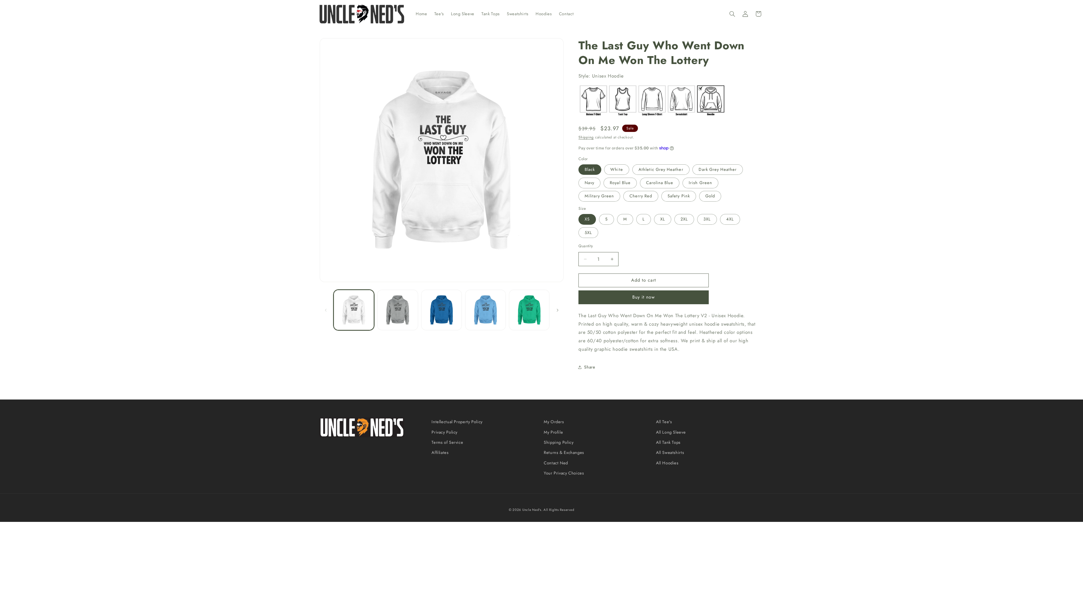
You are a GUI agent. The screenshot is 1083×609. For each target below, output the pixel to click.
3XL (707, 219)
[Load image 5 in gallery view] (529, 310)
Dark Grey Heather (718, 169)
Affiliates (440, 452)
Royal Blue (620, 183)
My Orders (554, 422)
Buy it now (643, 297)
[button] (732, 13)
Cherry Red (640, 196)
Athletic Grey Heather (661, 169)
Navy (589, 183)
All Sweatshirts (670, 452)
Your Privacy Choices (564, 473)
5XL (588, 233)
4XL (730, 219)
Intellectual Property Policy (457, 422)
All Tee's (664, 422)
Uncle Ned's (532, 510)
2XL (684, 219)
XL (662, 219)
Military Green (599, 196)
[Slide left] (326, 310)
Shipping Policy (558, 442)
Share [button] (589, 367)
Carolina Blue (659, 183)
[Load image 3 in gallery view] (441, 310)
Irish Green (700, 183)
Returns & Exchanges (564, 452)
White (616, 169)
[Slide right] (557, 310)
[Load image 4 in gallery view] (485, 310)
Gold (710, 196)
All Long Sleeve (671, 432)
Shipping (586, 137)
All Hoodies (667, 463)
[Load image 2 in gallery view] (397, 310)
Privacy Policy (444, 432)
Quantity (585, 246)
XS (587, 219)
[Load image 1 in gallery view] (353, 310)
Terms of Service (447, 442)
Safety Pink (679, 196)
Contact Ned (556, 463)
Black (590, 169)
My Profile (553, 432)
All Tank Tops (668, 442)
